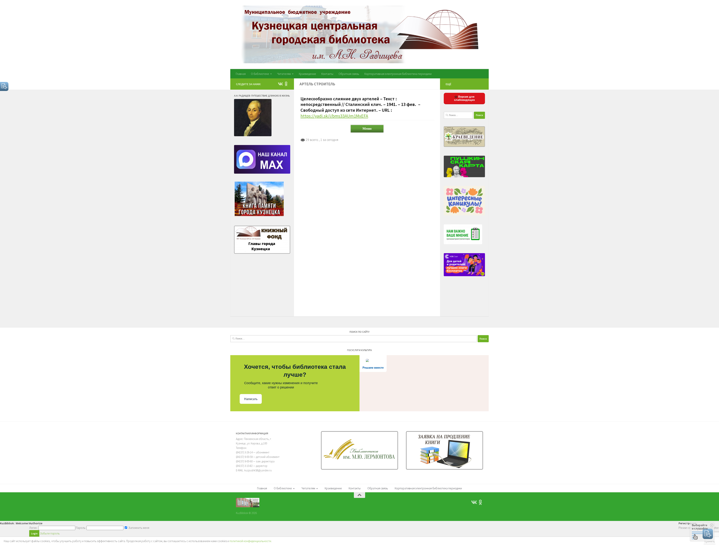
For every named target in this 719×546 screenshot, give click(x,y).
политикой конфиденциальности (250, 541)
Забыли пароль (50, 533)
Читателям (284, 74)
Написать (250, 399)
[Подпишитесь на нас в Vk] (280, 84)
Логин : (33, 528)
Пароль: (81, 528)
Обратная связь (349, 74)
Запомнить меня (138, 528)
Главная (241, 74)
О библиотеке (260, 74)
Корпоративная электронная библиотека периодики (398, 74)
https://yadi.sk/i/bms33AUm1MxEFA (334, 116)
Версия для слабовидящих (464, 98)
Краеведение (307, 74)
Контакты (327, 74)
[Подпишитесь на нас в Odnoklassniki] (286, 84)
